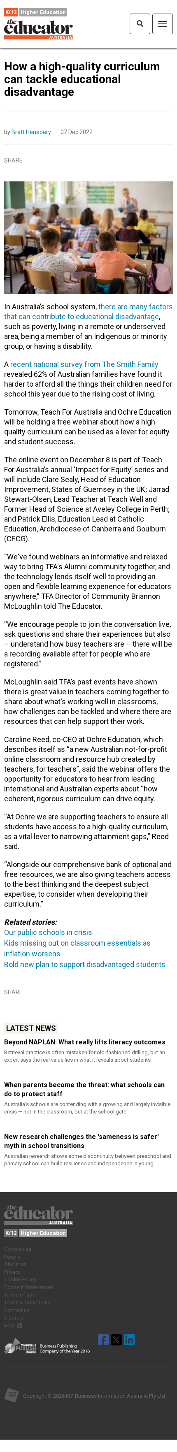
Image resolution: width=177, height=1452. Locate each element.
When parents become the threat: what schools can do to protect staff (84, 1089)
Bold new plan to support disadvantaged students (84, 964)
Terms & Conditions (27, 1302)
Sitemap (14, 1318)
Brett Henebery (31, 132)
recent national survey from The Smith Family (84, 364)
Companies (17, 1249)
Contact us (17, 1310)
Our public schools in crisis (48, 932)
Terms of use (19, 1295)
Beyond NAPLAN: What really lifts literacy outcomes (84, 1042)
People (12, 1257)
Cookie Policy (20, 1279)
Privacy (12, 1272)
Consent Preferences (29, 1287)
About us (15, 1264)
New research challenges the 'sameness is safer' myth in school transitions (81, 1141)
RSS (9, 1325)
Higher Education (43, 12)
